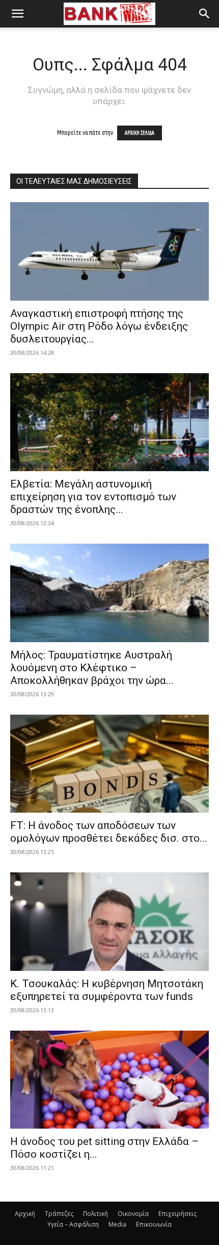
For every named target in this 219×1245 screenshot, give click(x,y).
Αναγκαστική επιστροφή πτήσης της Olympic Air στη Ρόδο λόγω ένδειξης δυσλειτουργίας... (99, 326)
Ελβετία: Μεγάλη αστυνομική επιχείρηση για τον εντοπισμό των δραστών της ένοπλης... (93, 497)
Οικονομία (133, 1213)
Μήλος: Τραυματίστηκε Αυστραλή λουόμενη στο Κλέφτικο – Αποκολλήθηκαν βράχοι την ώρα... (92, 668)
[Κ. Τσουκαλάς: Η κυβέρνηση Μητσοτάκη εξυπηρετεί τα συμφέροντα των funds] (109, 921)
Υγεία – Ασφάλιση (73, 1224)
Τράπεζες (59, 1213)
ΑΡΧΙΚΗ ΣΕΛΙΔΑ (139, 133)
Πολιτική (95, 1213)
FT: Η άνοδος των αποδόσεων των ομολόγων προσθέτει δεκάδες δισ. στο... (108, 831)
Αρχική (25, 1213)
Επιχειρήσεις (177, 1213)
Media (117, 1224)
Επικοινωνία (154, 1224)
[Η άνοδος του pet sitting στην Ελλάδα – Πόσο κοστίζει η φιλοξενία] (109, 1080)
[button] (17, 14)
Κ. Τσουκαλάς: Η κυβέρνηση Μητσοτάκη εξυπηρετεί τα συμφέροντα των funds (106, 990)
